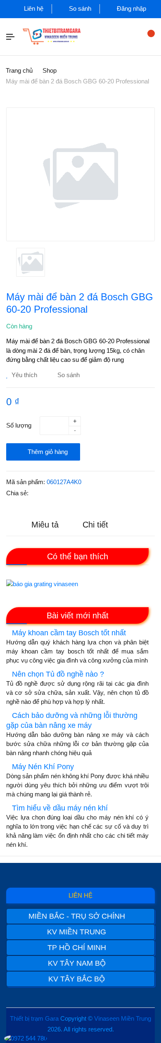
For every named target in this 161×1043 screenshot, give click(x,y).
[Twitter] (60, 493)
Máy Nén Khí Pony (43, 767)
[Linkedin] (78, 493)
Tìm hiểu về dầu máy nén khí (60, 808)
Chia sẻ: (17, 493)
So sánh (79, 8)
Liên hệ (32, 8)
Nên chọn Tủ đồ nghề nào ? (58, 674)
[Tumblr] (97, 493)
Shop (50, 70)
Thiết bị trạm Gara (34, 1018)
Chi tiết (95, 524)
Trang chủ (19, 70)
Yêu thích (23, 374)
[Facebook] (42, 493)
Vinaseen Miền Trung (122, 1018)
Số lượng (18, 425)
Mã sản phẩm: (25, 481)
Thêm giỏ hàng (47, 451)
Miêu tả (45, 524)
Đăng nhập (130, 8)
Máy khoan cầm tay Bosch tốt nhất (69, 633)
